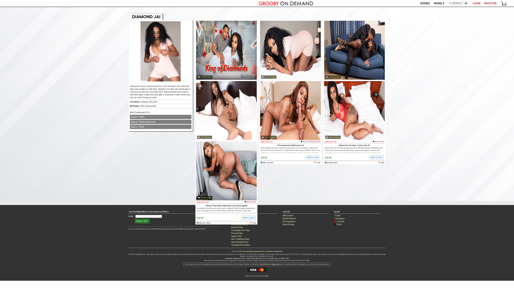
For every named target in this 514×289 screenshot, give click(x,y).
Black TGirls (137, 117)
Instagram (340, 218)
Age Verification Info (240, 242)
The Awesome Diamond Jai (290, 145)
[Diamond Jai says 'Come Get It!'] (354, 110)
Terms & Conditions (239, 224)
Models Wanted (289, 218)
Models (439, 3)
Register (490, 3)
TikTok (339, 224)
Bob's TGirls (137, 126)
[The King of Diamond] (354, 50)
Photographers (289, 221)
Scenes (425, 3)
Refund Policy (237, 227)
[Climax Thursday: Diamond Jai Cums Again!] (226, 170)
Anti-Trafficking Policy (240, 239)
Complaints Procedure (240, 245)
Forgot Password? (239, 218)
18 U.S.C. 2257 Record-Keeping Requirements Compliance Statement (257, 251)
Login (476, 3)
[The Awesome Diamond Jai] (290, 110)
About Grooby (288, 224)
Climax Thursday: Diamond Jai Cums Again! (226, 205)
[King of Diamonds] (226, 50)
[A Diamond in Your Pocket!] (290, 50)
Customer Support (239, 215)
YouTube (340, 221)
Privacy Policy (237, 233)
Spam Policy (236, 236)
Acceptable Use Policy (240, 230)
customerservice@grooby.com (271, 264)
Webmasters (288, 215)
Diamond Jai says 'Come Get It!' (354, 145)
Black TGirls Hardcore (143, 121)
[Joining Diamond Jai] (226, 110)
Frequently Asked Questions (243, 221)
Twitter (338, 215)
